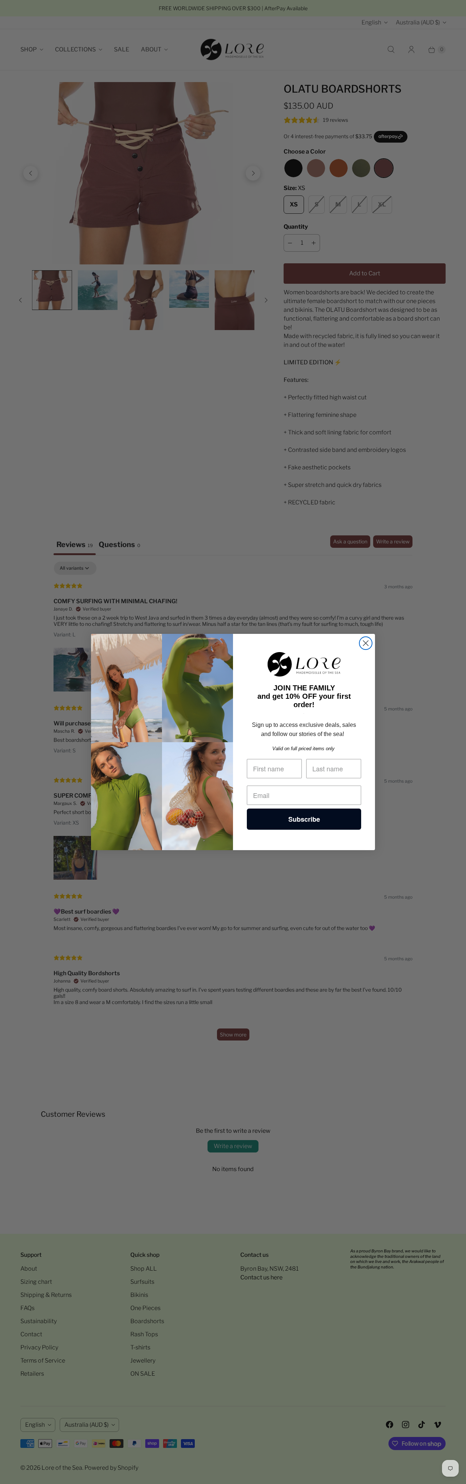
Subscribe (304, 819)
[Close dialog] (365, 643)
